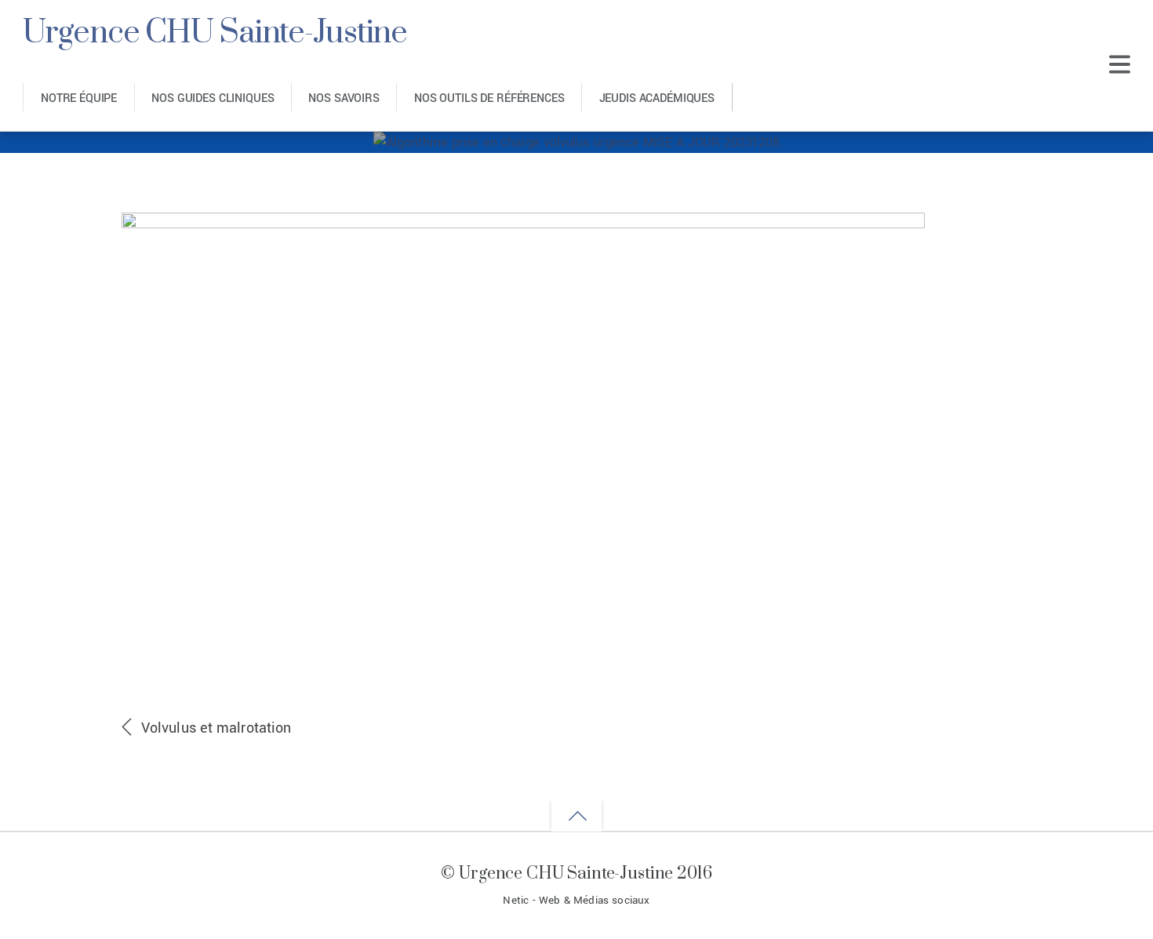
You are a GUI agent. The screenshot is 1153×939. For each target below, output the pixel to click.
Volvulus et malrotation (216, 728)
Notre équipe (79, 98)
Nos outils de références (489, 98)
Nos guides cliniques (212, 98)
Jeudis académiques (657, 98)
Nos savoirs (343, 98)
